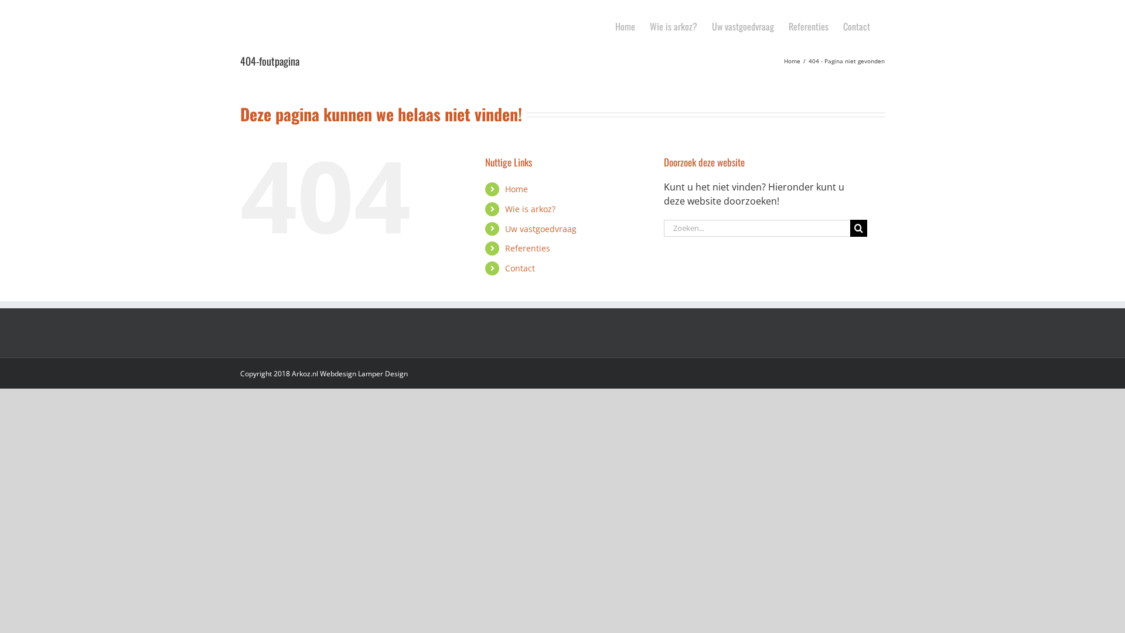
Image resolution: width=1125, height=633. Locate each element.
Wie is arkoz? (530, 209)
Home (516, 189)
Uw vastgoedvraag (541, 228)
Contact (520, 268)
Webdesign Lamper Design (364, 374)
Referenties (527, 248)
